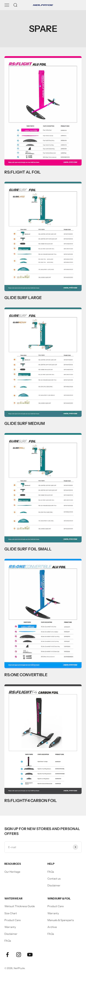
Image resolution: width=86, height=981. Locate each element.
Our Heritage (12, 871)
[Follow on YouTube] (30, 955)
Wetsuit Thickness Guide (19, 906)
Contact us (54, 878)
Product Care (12, 920)
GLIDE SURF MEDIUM (24, 423)
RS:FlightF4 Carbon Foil (30, 800)
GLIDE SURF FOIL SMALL (28, 549)
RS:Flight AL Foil (22, 172)
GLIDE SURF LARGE (23, 297)
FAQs (50, 871)
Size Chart (10, 913)
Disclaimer (53, 885)
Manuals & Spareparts (60, 920)
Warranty (10, 927)
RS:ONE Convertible (25, 674)
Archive (52, 927)
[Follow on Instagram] (19, 955)
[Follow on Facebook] (7, 955)
